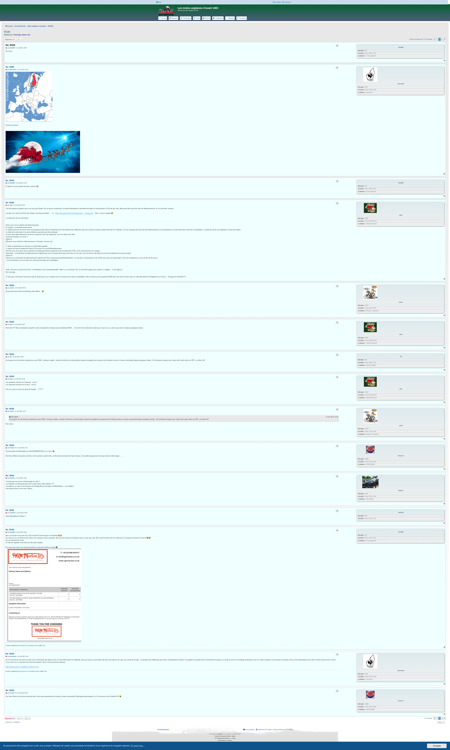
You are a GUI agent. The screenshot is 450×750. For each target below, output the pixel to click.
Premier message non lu (416, 39)
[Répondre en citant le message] (337, 45)
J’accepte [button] (437, 746)
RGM (7, 31)
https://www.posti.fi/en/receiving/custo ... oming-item (74, 213)
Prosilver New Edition (223, 738)
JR (401, 356)
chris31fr (401, 512)
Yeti (29, 35)
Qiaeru (233, 736)
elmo (400, 215)
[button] (434, 39)
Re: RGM (10, 45)
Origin (234, 738)
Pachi (16, 35)
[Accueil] (168, 10)
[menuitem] (158, 2)
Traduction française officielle (222, 736)
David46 (400, 47)
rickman (24, 35)
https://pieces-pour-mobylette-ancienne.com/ (22, 667)
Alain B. (400, 490)
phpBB (219, 734)
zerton (401, 302)
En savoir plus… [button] (137, 746)
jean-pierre (401, 83)
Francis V (401, 455)
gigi (19, 35)
